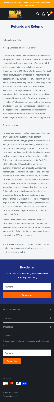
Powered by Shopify (10, 396)
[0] (49, 14)
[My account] (43, 13)
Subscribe (27, 295)
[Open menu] (4, 14)
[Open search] (37, 13)
